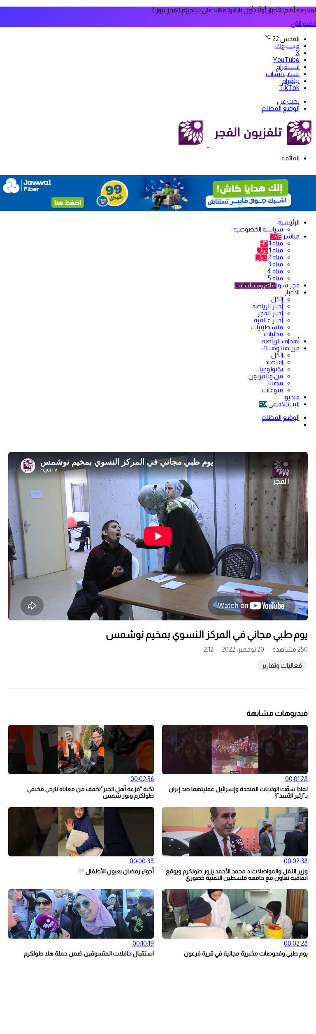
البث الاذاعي (279, 403)
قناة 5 (275, 278)
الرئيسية (289, 222)
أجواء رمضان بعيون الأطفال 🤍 (115, 871)
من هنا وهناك (280, 348)
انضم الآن (303, 23)
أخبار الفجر (270, 313)
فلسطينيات (267, 327)
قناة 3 (275, 264)
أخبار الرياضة (267, 306)
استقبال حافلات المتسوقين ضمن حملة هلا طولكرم (89, 953)
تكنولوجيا (271, 368)
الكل (277, 299)
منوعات (272, 389)
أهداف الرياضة (281, 341)
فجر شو (267, 285)
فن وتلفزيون (266, 375)
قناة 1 (271, 243)
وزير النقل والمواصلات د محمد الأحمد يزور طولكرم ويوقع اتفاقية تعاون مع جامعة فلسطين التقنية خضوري (237, 874)
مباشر (285, 236)
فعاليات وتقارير (282, 665)
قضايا (275, 382)
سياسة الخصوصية (258, 229)
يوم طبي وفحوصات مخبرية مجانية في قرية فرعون (246, 953)
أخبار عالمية (268, 320)
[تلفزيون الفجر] (208, 144)
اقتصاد (274, 362)
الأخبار (292, 292)
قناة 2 (269, 257)
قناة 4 (275, 271)
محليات (273, 334)
